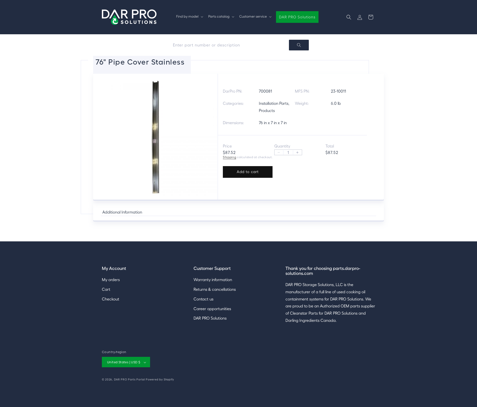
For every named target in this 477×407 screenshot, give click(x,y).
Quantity (282, 146)
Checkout (110, 298)
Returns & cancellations (215, 289)
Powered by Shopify (160, 379)
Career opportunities (212, 308)
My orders (111, 279)
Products (267, 110)
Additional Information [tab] (122, 212)
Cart (106, 289)
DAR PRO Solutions (210, 318)
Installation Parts (273, 103)
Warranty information (213, 279)
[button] (189, 16)
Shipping (229, 157)
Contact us (203, 298)
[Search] (299, 45)
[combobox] (238, 45)
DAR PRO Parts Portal (129, 379)
